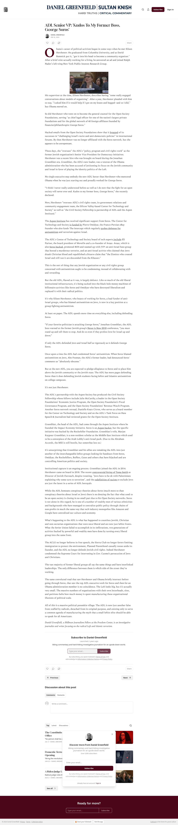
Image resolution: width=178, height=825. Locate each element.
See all (50, 788)
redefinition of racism (106, 480)
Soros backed (56, 247)
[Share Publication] (148, 9)
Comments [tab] (50, 695)
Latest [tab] (54, 725)
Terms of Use (100, 774)
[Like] (47, 42)
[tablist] (55, 695)
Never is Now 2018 (97, 328)
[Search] (142, 9)
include (117, 239)
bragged (114, 132)
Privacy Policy (107, 776)
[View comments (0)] (53, 42)
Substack (153, 822)
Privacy (22, 822)
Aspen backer (104, 428)
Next (125, 677)
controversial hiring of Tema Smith (110, 472)
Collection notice (37, 822)
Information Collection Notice (88, 776)
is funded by (76, 225)
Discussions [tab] (63, 725)
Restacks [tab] (60, 695)
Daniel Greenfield (57, 35)
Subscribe (158, 9)
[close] (112, 734)
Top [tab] (47, 725)
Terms (28, 822)
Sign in (170, 9)
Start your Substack (84, 822)
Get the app (98, 822)
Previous (54, 677)
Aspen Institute (57, 221)
